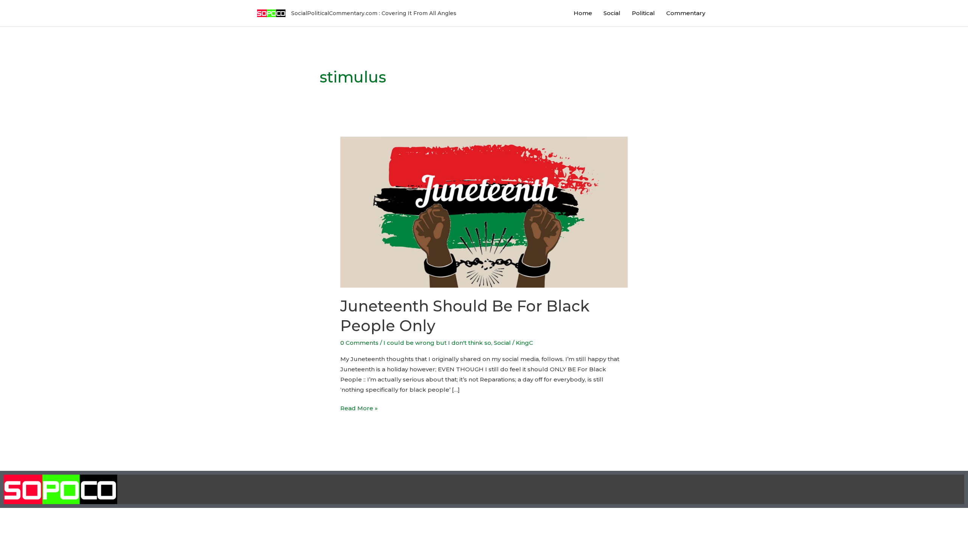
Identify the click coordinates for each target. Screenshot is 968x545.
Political (643, 13)
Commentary (685, 13)
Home (583, 13)
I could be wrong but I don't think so (437, 342)
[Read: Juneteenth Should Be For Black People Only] (484, 211)
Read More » (359, 407)
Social (612, 13)
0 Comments (359, 342)
